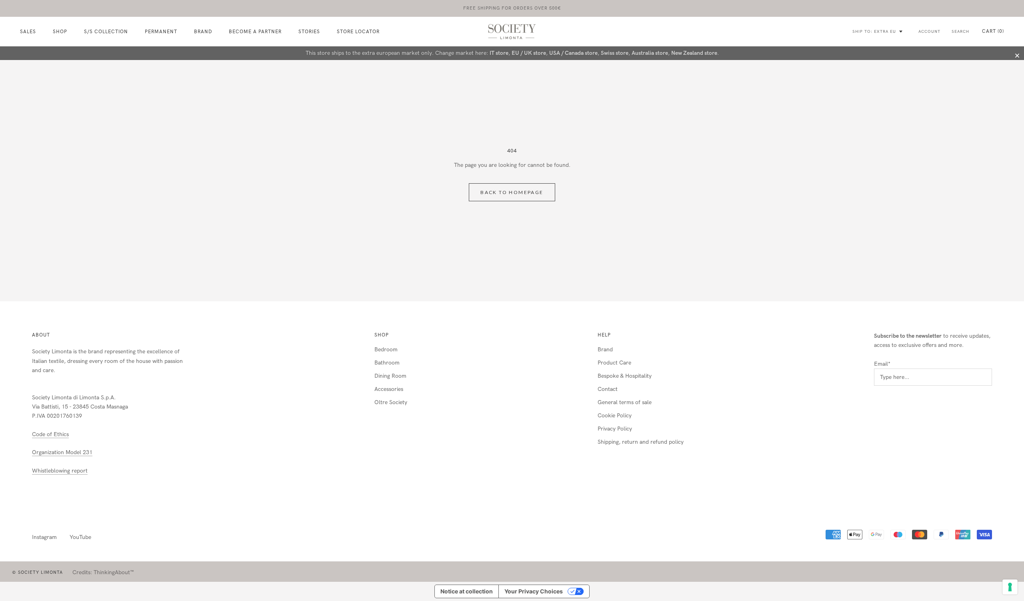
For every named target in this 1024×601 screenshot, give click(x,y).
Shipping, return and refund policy (641, 442)
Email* (882, 364)
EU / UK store (529, 53)
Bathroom (387, 362)
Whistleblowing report (60, 470)
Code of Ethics (50, 434)
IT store (499, 53)
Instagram (44, 537)
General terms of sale (625, 402)
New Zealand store (694, 53)
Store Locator (358, 32)
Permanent (161, 32)
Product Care (614, 362)
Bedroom (386, 349)
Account (929, 31)
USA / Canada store (573, 53)
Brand (203, 32)
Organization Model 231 (62, 452)
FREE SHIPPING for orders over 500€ (512, 8)
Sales (28, 32)
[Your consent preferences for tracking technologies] (1010, 587)
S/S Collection (106, 32)
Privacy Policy (615, 428)
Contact (608, 389)
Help (604, 335)
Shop (381, 335)
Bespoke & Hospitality (625, 376)
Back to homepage (511, 192)
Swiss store (614, 53)
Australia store (650, 53)
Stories (309, 32)
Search (960, 31)
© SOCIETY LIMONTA (37, 572)
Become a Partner (255, 32)
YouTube (80, 537)
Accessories (388, 389)
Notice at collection (466, 591)
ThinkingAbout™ (114, 572)
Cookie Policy (615, 415)
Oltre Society (390, 402)
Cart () (993, 31)
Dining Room (390, 376)
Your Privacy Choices (533, 591)
